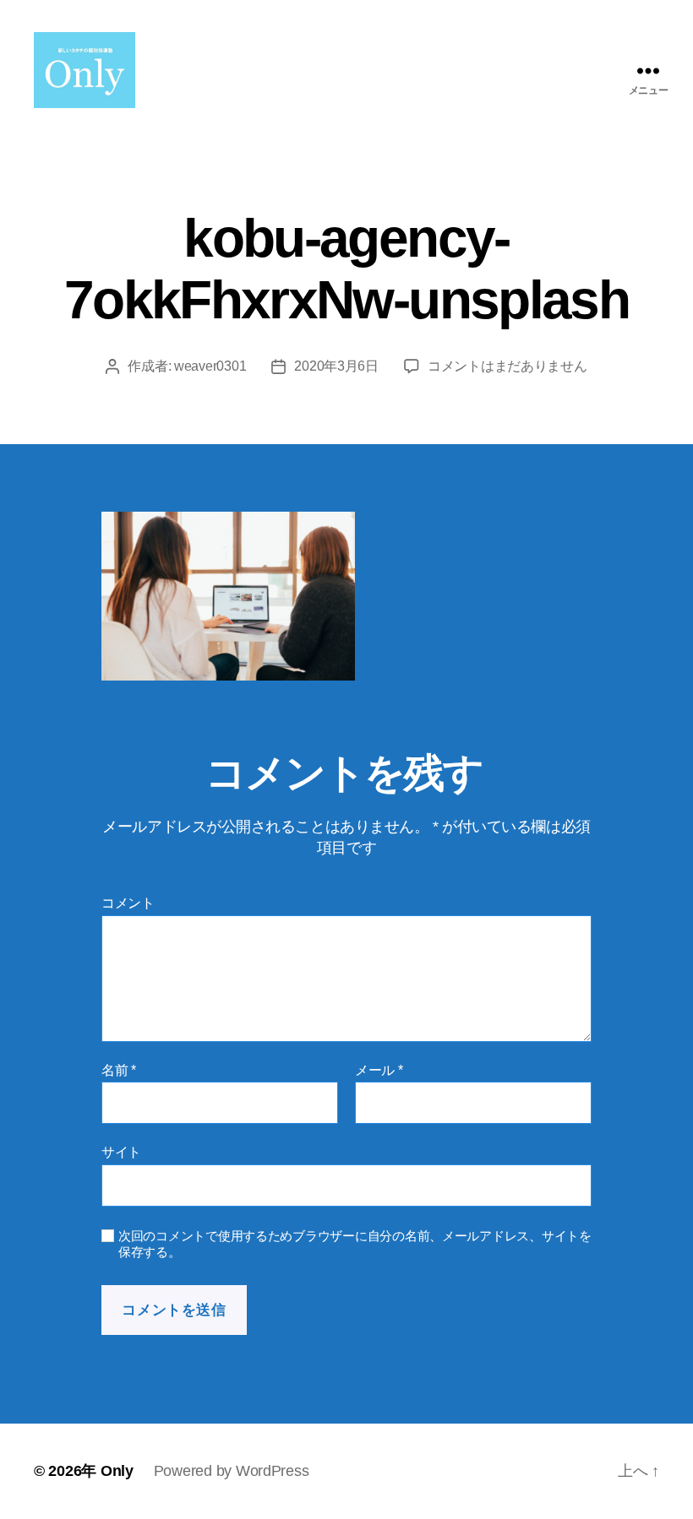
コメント (128, 903)
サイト (121, 1152)
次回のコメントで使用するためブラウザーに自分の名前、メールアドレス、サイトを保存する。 (355, 1244)
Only (117, 1470)
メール (379, 1070)
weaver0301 (210, 366)
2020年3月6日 (336, 366)
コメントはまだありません (507, 366)
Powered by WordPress (231, 1470)
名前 (118, 1070)
